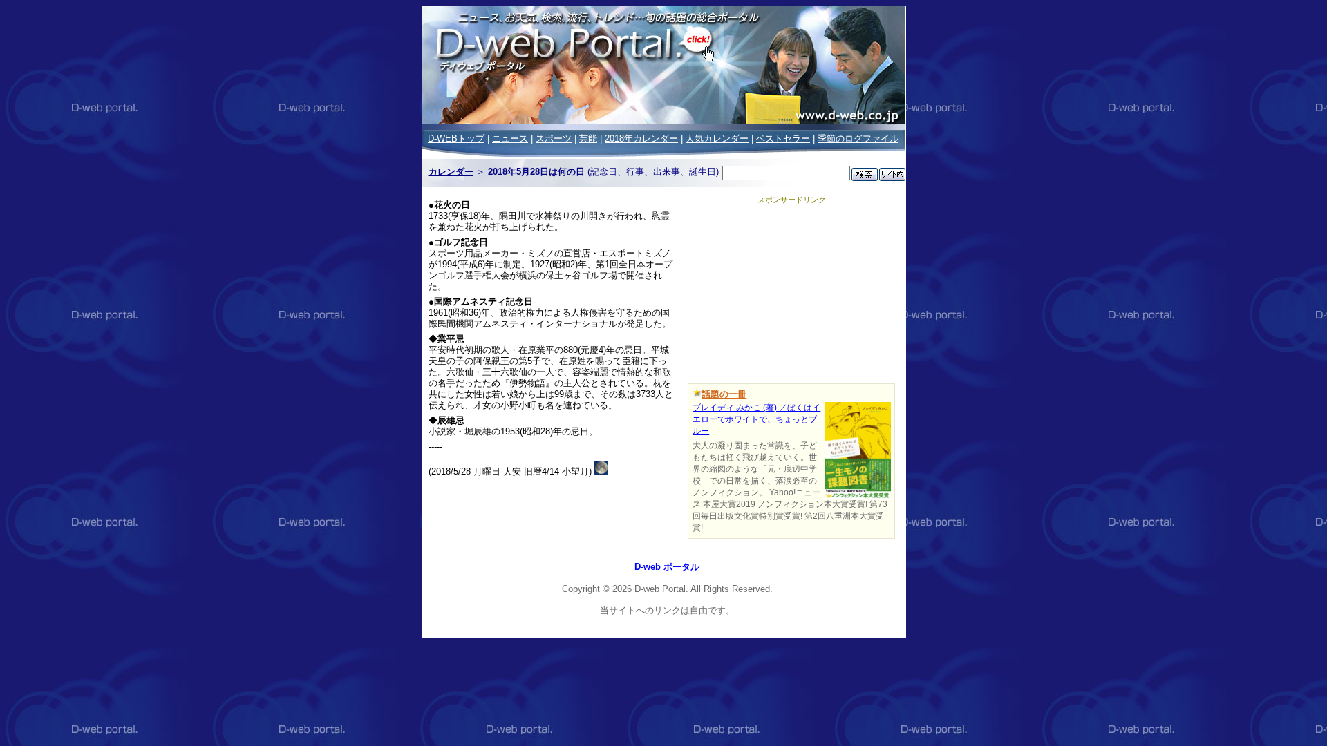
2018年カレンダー (641, 138)
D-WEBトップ (456, 138)
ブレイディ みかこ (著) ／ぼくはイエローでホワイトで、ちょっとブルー (756, 419)
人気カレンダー (717, 138)
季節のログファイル (858, 138)
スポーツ (554, 138)
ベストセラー (783, 138)
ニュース (510, 138)
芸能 (588, 138)
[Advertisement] (791, 291)
